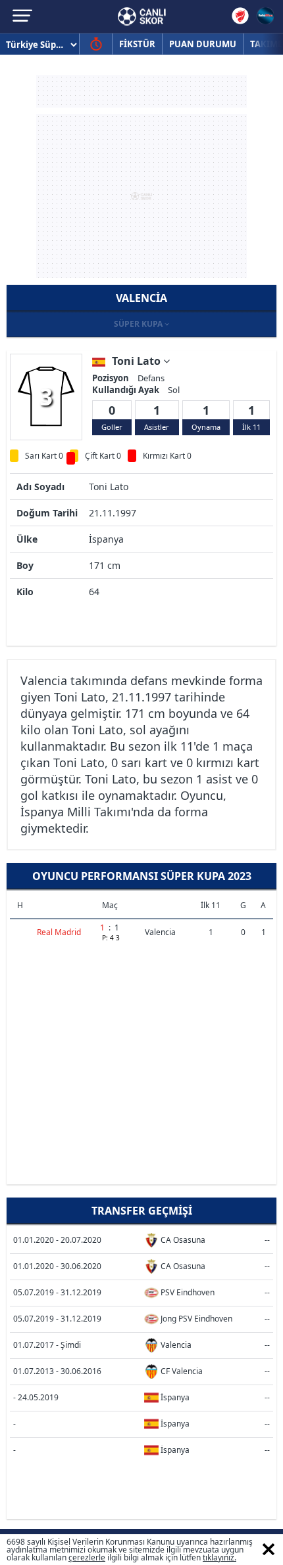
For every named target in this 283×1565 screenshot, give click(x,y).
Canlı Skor (142, 16)
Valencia (160, 932)
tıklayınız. (219, 1557)
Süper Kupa (139, 323)
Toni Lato (137, 361)
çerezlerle (86, 1557)
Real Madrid (59, 932)
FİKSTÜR (137, 44)
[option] (46, 396)
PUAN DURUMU (202, 44)
